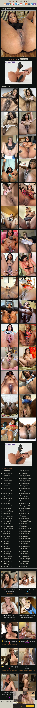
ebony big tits (6, 501)
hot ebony (5, 564)
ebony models (25, 488)
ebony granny (6, 551)
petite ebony (25, 511)
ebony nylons (25, 498)
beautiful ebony (7, 493)
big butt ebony (7, 498)
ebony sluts (24, 536)
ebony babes (6, 483)
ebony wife (24, 564)
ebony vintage (25, 559)
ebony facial (6, 536)
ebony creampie (7, 526)
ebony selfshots (26, 521)
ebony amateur (7, 473)
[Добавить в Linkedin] (16, 4)
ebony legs (24, 473)
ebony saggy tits (26, 518)
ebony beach (6, 488)
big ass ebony (7, 496)
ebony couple (6, 523)
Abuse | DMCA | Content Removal (10, 701)
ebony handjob (7, 556)
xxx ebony (24, 566)
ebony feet (5, 541)
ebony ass (5, 478)
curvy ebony (6, 533)
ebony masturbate (26, 481)
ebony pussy (25, 513)
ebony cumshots (7, 528)
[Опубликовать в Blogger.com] (5, 4)
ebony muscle (25, 493)
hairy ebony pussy (8, 553)
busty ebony (6, 513)
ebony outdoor (25, 503)
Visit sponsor (23, 59)
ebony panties (25, 508)
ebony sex (24, 523)
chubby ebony (7, 518)
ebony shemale (7, 491)
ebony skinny (25, 533)
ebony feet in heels (8, 559)
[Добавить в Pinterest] (21, 4)
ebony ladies (25, 471)
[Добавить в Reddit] (24, 4)
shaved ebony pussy (27, 531)
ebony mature (25, 483)
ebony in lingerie (26, 528)
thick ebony (24, 543)
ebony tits (24, 548)
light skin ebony (26, 478)
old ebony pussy (26, 501)
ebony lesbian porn (27, 476)
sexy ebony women (27, 526)
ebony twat (24, 553)
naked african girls (8, 471)
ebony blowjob (7, 506)
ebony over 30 (25, 506)
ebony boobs (6, 508)
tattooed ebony (25, 541)
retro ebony (24, 516)
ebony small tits (26, 538)
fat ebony (5, 538)
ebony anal (6, 476)
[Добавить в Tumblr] (29, 4)
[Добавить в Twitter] (32, 4)
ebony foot (5, 543)
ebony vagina (25, 556)
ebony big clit (6, 521)
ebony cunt (6, 531)
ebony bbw (6, 486)
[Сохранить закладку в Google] (10, 4)
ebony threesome (26, 546)
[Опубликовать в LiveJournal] (18, 4)
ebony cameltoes (8, 516)
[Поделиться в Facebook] (7, 4)
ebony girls (6, 548)
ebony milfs (24, 486)
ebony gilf (5, 546)
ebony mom (24, 491)
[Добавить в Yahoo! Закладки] (34, 4)
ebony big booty (7, 511)
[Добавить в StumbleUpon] (26, 4)
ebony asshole (7, 481)
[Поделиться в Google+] (13, 4)
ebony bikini (6, 503)
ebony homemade (8, 561)
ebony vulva (25, 561)
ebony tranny (25, 551)
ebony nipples (25, 496)
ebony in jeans (7, 566)
